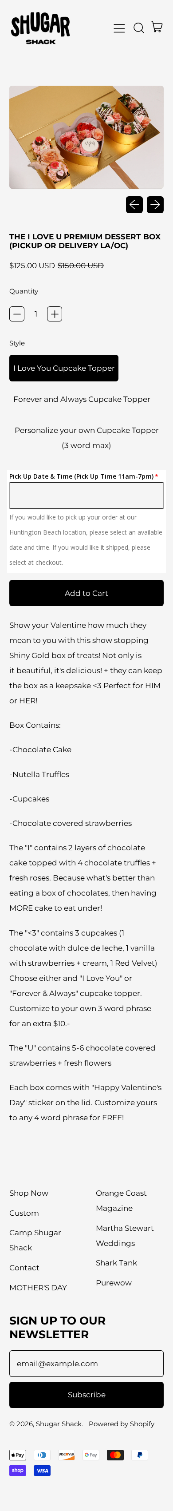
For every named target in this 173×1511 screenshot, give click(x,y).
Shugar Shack (59, 1424)
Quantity (23, 291)
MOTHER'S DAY (38, 1287)
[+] (54, 313)
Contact (24, 1267)
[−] (16, 313)
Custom (24, 1213)
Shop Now (28, 1193)
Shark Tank (116, 1262)
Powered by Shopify (121, 1424)
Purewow (114, 1282)
